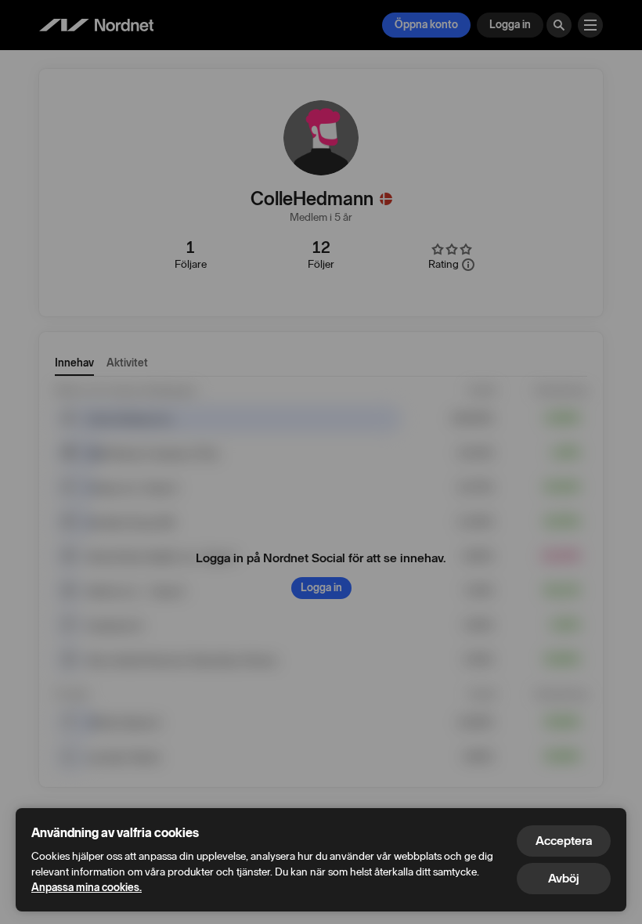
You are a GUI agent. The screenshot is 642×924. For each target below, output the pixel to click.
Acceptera (564, 840)
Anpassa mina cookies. (86, 887)
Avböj (563, 878)
